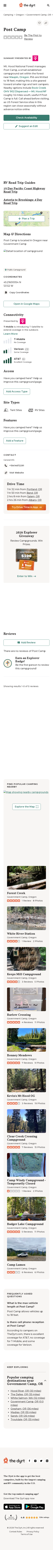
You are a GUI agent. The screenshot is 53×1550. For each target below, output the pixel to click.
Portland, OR (34, 489)
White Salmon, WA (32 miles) (28, 1398)
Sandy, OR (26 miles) (23, 1415)
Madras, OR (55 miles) (23, 1412)
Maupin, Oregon (19, 77)
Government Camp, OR (38, 14)
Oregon (20, 14)
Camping (8, 14)
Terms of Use (27, 1534)
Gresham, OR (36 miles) (25, 1408)
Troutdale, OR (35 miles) (25, 1419)
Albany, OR (35, 500)
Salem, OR (33, 496)
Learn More (11, 333)
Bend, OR (32, 492)
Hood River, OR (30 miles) (26, 1390)
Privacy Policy (33, 1531)
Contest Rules (15, 1531)
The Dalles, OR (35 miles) (25, 1394)
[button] (5, 5)
